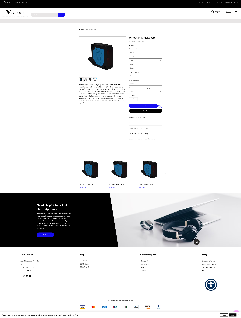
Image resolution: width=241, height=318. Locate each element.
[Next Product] (165, 173)
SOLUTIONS (84, 267)
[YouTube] (30, 276)
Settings (224, 315)
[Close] (239, 314)
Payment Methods (208, 267)
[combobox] (145, 52)
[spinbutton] (133, 99)
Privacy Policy (74, 315)
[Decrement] (130, 99)
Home (81, 30)
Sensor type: (133, 57)
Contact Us (144, 261)
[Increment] (136, 99)
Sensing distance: (135, 80)
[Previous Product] (75, 173)
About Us (144, 267)
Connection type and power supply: (140, 88)
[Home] (197, 242)
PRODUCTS (84, 261)
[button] (235, 11)
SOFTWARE (84, 264)
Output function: (134, 72)
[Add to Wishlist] (160, 106)
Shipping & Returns (208, 261)
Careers (143, 270)
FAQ (203, 270)
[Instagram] (24, 276)
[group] (120, 173)
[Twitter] (27, 276)
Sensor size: (133, 49)
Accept (233, 315)
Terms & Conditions (209, 264)
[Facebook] (21, 276)
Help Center (145, 264)
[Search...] (61, 15)
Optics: (131, 64)
